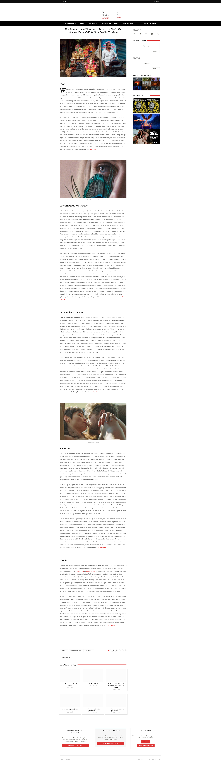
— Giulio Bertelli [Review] (93, 684)
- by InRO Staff (99, 36)
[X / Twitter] (134, 33)
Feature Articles (130, 23)
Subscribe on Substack (75, 745)
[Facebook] (113, 650)
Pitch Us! (146, 741)
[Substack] (152, 33)
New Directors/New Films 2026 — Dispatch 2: (116, 685)
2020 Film (64, 650)
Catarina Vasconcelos (67, 654)
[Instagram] (140, 33)
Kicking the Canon (109, 23)
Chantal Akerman (90, 571)
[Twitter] (116, 650)
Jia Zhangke (80, 571)
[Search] (154, 1)
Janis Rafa (79, 654)
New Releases (68, 23)
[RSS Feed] (158, 33)
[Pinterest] (119, 650)
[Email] (122, 650)
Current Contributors (146, 745)
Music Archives (150, 23)
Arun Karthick (88, 650)
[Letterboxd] (146, 33)
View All (155, 51)
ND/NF (87, 654)
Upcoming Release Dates (110, 743)
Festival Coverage (88, 23)
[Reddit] (125, 650)
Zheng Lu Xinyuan (66, 657)
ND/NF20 (95, 654)
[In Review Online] (110, 13)
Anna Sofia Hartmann (75, 650)
